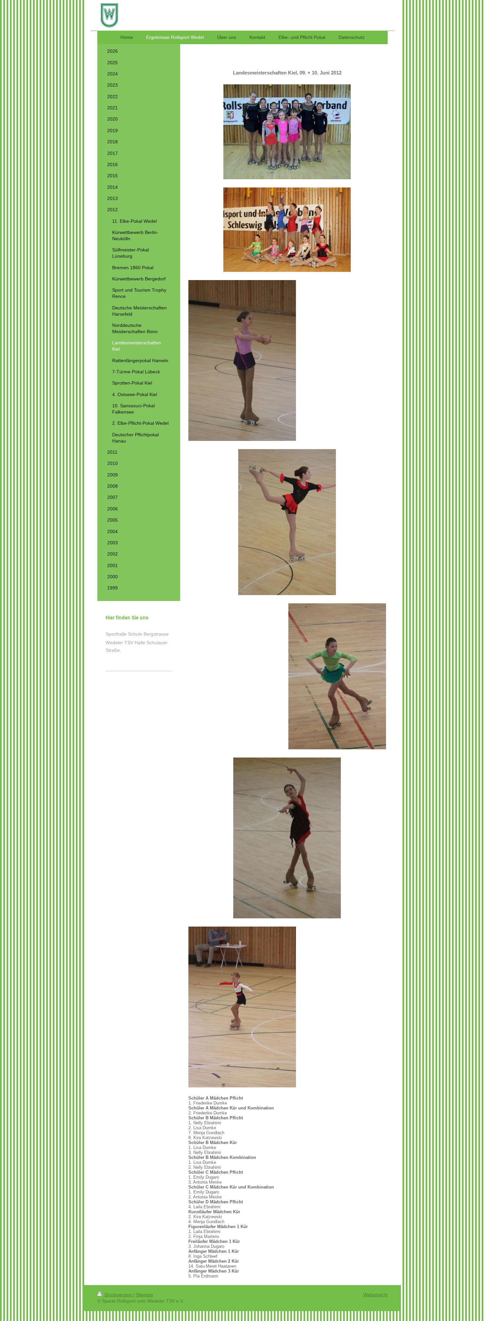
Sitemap (144, 1294)
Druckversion (118, 1294)
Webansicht (375, 1294)
